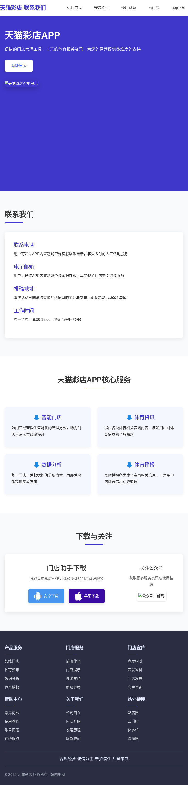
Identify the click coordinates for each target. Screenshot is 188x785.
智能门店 (12, 661)
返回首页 (74, 8)
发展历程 (73, 730)
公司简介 (73, 713)
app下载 (178, 8)
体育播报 (12, 687)
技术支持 (73, 679)
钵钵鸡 (133, 730)
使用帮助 (128, 8)
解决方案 (73, 687)
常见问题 (12, 713)
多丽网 (133, 739)
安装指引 (101, 8)
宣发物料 (135, 670)
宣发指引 (135, 661)
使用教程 (12, 721)
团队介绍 (73, 721)
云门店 (153, 8)
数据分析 (12, 679)
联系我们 (73, 739)
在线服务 (12, 739)
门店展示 (73, 670)
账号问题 (12, 730)
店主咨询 (135, 687)
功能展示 (18, 66)
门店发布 (135, 679)
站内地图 (57, 775)
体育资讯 (12, 670)
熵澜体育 (73, 661)
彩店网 (133, 713)
